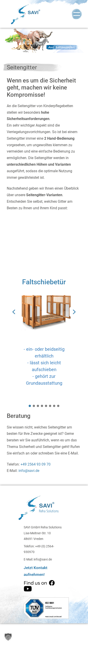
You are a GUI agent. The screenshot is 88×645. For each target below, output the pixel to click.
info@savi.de (29, 470)
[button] (14, 312)
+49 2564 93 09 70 (35, 464)
